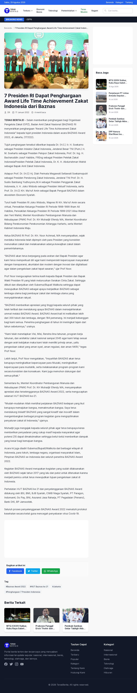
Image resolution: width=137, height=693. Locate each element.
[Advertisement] (46, 539)
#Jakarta (56, 586)
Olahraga (108, 668)
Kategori (119, 2)
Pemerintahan (68, 10)
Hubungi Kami (78, 672)
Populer (75, 659)
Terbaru (26, 10)
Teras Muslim (84, 10)
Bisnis (107, 659)
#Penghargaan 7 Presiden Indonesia (23, 592)
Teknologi (53, 10)
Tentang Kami (78, 668)
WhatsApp (52, 571)
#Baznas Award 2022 (16, 586)
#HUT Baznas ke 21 (39, 586)
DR (8, 112)
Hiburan (108, 672)
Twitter (34, 571)
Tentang (129, 2)
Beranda (110, 2)
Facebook (17, 571)
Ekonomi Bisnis (40, 10)
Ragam (95, 10)
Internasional (110, 654)
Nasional (108, 650)
